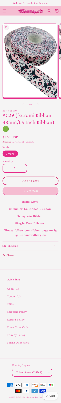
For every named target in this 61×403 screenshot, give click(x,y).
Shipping (7, 141)
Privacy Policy (16, 335)
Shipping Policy (17, 312)
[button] (4, 11)
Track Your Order (18, 327)
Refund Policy (16, 319)
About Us (13, 289)
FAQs (10, 304)
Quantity (8, 161)
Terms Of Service (18, 342)
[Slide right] (38, 104)
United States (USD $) (29, 372)
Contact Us (14, 296)
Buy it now (30, 191)
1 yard (10, 154)
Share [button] (10, 255)
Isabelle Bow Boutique (25, 397)
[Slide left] (23, 104)
